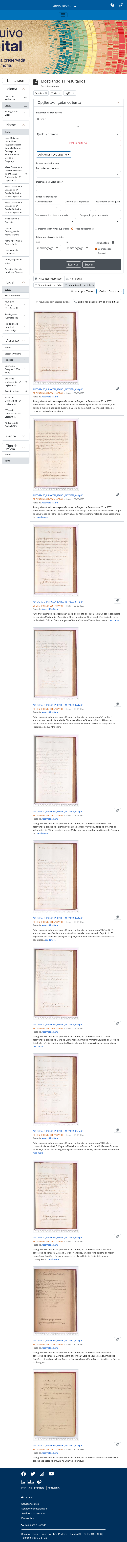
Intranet (28, 1497)
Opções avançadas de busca (59, 102)
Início (37, 241)
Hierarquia (75, 278)
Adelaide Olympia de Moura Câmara (16, 270)
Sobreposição (104, 248)
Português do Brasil (16, 113)
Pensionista (27, 1518)
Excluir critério (78, 143)
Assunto (12, 340)
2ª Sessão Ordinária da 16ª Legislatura (16, 382)
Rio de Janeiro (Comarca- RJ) (16, 316)
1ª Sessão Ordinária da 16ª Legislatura (16, 401)
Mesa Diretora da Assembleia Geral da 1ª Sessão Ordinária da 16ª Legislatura (16, 174)
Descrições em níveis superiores (53, 228)
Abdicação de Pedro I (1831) (16, 424)
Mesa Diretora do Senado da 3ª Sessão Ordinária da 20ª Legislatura (16, 207)
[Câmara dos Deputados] (23, 1482)
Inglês (16, 106)
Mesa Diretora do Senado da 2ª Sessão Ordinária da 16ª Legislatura (16, 191)
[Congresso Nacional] (31, 1482)
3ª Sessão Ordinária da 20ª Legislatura (16, 413)
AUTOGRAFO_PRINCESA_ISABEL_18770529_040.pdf (58, 495)
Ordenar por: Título (82, 291)
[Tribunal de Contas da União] (39, 1482)
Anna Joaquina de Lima (16, 261)
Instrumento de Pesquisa (107, 201)
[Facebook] (24, 1473)
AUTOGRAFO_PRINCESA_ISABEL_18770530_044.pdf (58, 705)
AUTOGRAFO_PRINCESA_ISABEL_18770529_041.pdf (58, 601)
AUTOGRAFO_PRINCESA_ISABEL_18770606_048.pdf (58, 918)
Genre (11, 436)
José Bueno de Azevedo (16, 220)
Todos (8, 131)
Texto (16, 461)
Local (10, 282)
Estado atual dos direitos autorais (51, 215)
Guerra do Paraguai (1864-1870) (16, 369)
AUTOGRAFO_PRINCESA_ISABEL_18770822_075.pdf (58, 1340)
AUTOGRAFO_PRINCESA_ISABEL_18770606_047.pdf (58, 811)
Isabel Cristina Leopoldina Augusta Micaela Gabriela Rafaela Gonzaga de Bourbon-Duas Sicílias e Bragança (16, 150)
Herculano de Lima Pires (16, 252)
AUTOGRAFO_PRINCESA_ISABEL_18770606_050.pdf (58, 1024)
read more (42, 517)
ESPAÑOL (39, 1488)
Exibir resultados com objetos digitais (98, 301)
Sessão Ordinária (16, 354)
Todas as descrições (84, 228)
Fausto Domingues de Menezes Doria (16, 231)
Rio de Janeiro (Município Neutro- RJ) (16, 327)
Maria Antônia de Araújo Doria (16, 242)
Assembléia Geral (50, 396)
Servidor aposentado (33, 1513)
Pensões (16, 360)
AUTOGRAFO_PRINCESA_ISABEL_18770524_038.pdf (58, 389)
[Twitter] (33, 1473)
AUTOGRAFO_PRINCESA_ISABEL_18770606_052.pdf (58, 1237)
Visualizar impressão (50, 278)
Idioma (11, 89)
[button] (112, 5)
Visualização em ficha (50, 285)
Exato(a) (102, 253)
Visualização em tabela (81, 285)
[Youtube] (50, 1473)
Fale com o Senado (35, 1525)
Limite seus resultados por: (15, 80)
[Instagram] (42, 1473)
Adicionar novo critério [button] (52, 154)
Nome (11, 125)
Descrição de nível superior (49, 181)
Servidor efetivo (30, 1503)
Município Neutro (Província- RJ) (16, 305)
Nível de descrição (44, 201)
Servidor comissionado (34, 1508)
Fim (66, 241)
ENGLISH (26, 1488)
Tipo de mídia (12, 447)
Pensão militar (16, 392)
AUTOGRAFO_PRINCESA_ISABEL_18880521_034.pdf (58, 1445)
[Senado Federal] (63, 6)
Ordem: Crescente (109, 291)
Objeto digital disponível (77, 201)
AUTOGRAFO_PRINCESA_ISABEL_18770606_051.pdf (58, 1131)
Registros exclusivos (16, 97)
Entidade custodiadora (47, 168)
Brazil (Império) (16, 296)
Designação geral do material (94, 215)
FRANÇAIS (54, 1488)
